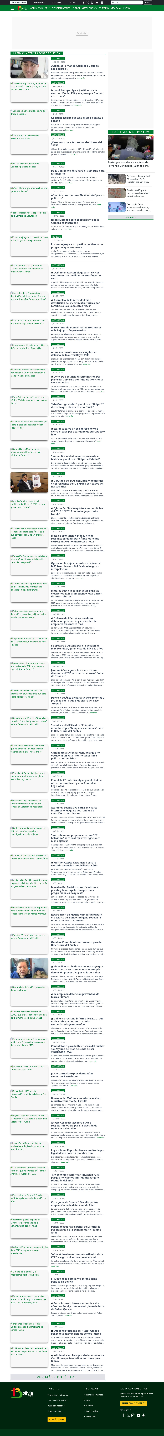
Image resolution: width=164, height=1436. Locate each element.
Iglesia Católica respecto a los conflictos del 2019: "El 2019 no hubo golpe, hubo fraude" (77, 511)
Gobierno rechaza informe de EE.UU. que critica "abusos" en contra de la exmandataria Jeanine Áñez (77, 1021)
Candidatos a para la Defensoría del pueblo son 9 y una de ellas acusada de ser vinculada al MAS (77, 1049)
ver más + (131, 217)
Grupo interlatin (54, 1411)
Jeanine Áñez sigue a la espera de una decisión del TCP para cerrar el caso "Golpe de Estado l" (77, 673)
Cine (88, 1400)
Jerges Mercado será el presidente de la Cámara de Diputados (75, 221)
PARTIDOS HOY (39, 2)
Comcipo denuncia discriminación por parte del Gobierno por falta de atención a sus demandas (77, 379)
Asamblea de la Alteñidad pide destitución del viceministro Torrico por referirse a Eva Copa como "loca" (75, 303)
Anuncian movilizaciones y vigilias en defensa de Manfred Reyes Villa (74, 353)
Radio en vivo (92, 1411)
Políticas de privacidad (57, 1400)
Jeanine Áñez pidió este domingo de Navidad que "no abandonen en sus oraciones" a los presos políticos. (74, 203)
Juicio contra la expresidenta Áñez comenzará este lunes (72, 1075)
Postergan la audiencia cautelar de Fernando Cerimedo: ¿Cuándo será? (128, 164)
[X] (87, 2)
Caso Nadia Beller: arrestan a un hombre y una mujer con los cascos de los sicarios (139, 208)
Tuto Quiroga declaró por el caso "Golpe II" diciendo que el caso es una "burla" (77, 405)
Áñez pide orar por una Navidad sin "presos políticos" (78, 196)
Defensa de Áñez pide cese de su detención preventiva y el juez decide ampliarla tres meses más (73, 621)
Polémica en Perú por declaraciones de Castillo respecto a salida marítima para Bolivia (77, 1358)
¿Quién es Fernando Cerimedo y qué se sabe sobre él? (75, 67)
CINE (47, 8)
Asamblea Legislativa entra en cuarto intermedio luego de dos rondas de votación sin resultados (74, 810)
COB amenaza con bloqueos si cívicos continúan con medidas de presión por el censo (76, 275)
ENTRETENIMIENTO (61, 8)
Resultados (91, 1416)
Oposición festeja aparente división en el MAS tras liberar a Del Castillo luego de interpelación (76, 566)
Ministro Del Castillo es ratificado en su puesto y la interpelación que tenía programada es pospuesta (75, 890)
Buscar (148, 2)
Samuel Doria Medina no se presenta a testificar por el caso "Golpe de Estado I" (75, 457)
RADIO (126, 8)
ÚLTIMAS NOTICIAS (18, 2)
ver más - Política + (57, 1377)
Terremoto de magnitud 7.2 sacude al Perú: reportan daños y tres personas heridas (138, 180)
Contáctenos (56, 1419)
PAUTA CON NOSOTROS (133, 1403)
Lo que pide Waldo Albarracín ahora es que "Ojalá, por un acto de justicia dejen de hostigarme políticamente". (76, 439)
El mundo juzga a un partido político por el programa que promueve (77, 246)
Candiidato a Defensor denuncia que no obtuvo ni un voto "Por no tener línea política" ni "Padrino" (75, 755)
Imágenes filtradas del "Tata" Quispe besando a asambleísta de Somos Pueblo (76, 1332)
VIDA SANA (116, 8)
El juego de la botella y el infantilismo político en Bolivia (74, 1280)
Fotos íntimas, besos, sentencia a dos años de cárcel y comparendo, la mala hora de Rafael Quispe (77, 1306)
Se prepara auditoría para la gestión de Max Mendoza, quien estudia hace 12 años (77, 647)
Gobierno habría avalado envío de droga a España (77, 119)
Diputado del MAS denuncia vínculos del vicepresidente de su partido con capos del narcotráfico (77, 483)
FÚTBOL (76, 8)
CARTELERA (57, 2)
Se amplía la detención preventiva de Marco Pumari (75, 995)
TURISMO (104, 8)
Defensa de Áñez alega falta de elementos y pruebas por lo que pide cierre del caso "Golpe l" (77, 700)
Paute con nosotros (56, 1406)
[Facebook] (83, 2)
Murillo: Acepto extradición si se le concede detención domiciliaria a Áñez (74, 864)
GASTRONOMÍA (89, 8)
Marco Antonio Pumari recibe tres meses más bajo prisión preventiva (76, 329)
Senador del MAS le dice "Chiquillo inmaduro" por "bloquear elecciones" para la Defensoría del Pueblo (77, 728)
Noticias (56, 237)
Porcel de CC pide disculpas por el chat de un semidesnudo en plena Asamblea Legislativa (76, 783)
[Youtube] (97, 2)
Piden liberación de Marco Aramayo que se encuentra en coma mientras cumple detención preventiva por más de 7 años (77, 969)
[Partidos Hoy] (102, 2)
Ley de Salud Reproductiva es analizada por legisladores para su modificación (78, 1151)
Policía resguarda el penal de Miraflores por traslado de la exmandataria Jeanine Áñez (76, 1229)
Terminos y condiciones (58, 1395)
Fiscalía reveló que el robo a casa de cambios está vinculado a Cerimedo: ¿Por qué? (138, 194)
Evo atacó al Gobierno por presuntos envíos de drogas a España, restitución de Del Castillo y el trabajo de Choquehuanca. (75, 127)
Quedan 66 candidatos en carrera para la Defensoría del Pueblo (76, 943)
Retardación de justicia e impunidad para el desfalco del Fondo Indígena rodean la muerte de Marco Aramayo (76, 917)
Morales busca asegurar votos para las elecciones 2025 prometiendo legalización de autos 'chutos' (76, 593)
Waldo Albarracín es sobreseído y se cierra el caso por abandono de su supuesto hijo (78, 431)
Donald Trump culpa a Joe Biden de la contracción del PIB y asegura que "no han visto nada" (77, 93)
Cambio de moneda (94, 1395)
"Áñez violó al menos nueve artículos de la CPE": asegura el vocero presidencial (77, 1255)
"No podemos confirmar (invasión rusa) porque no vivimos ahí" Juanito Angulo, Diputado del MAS (75, 1177)
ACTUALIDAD (36, 8)
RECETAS (72, 2)
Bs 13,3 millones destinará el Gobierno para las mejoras (78, 172)
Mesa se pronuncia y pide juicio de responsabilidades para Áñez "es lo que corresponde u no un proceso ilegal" (75, 538)
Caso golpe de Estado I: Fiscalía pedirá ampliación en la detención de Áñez (74, 1203)
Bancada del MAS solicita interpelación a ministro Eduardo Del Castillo (76, 1099)
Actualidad (58, 58)
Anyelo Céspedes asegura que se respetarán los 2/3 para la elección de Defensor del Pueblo (74, 1125)
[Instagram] (92, 2)
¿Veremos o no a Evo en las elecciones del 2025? (76, 144)
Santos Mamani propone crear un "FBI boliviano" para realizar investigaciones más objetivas (75, 838)
